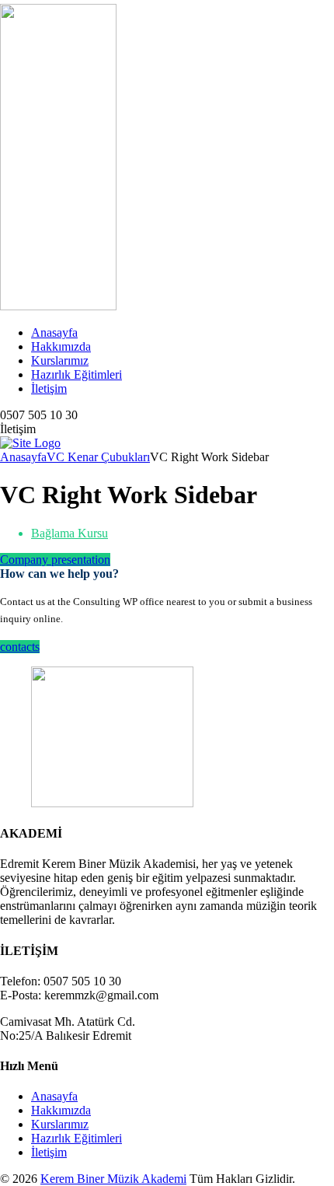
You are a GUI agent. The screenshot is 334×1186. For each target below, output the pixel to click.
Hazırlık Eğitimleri (76, 374)
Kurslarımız (60, 360)
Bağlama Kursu (69, 533)
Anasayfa (54, 332)
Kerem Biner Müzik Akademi (113, 1178)
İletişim (49, 388)
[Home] (30, 443)
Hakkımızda (61, 346)
